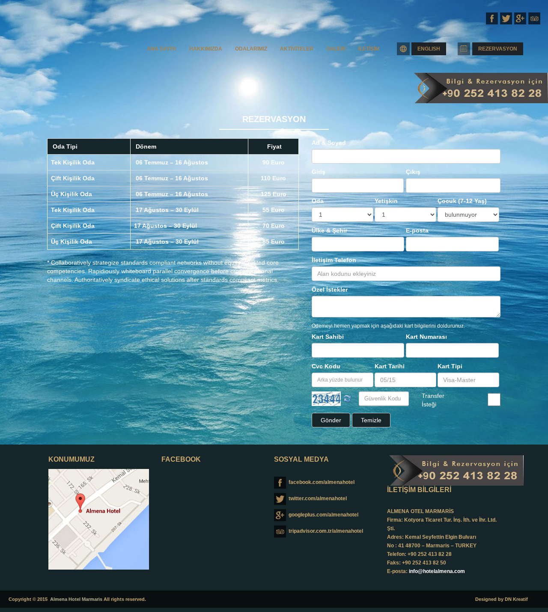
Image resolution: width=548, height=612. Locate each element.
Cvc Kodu (326, 366)
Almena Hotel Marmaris (76, 599)
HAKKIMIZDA (205, 49)
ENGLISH (428, 49)
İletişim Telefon (334, 260)
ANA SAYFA (161, 49)
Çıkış (413, 171)
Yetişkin (386, 200)
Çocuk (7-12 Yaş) (462, 200)
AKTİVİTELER (296, 49)
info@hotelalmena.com (437, 571)
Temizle (371, 420)
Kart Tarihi (390, 366)
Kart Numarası (426, 336)
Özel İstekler (330, 289)
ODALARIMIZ (251, 49)
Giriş (318, 171)
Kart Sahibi (328, 336)
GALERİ (335, 49)
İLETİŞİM (368, 49)
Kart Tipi (450, 366)
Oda (318, 200)
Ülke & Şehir (329, 230)
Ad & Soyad (329, 142)
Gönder (331, 420)
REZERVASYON (497, 49)
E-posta (417, 230)
